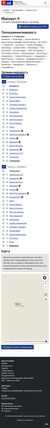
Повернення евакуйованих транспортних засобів (21, 391)
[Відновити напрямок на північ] (45, 290)
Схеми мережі (7, 371)
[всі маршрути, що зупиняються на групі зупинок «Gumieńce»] (3, 86)
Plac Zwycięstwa (16, 212)
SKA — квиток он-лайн (10, 380)
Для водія (5, 386)
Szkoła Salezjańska (17, 97)
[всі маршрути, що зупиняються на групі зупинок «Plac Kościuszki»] (3, 116)
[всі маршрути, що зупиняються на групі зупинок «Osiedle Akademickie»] (3, 108)
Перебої (4, 368)
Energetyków (14, 131)
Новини (4, 363)
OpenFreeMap (8, 341)
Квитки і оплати (7, 373)
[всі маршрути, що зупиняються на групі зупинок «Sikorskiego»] (3, 112)
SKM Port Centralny (17, 134)
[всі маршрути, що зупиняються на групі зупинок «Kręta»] (3, 242)
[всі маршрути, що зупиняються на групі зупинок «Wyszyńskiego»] (3, 123)
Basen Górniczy (16, 146)
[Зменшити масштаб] (45, 287)
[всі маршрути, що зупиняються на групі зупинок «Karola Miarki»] (3, 101)
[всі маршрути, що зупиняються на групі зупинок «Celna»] (3, 127)
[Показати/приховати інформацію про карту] (46, 341)
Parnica (12, 138)
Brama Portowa (16, 119)
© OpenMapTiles (20, 341)
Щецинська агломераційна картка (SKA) (17, 378)
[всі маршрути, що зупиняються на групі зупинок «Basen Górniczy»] (3, 146)
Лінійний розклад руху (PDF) (34, 26)
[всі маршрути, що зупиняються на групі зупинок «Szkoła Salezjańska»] (3, 97)
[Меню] (45, 3)
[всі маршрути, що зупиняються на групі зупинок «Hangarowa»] (3, 149)
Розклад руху (6, 366)
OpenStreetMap (38, 341)
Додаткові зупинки (14, 76)
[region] (25, 309)
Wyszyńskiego (15, 123)
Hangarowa (14, 149)
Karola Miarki (14, 101)
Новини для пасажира (13, 406)
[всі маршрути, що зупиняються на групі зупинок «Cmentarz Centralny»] (3, 104)
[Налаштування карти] (44, 278)
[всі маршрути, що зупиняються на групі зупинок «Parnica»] (3, 138)
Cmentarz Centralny (17, 104)
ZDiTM (4, 396)
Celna (11, 127)
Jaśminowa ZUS (16, 153)
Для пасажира (7, 361)
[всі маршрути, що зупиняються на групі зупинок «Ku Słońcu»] (3, 93)
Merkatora (13, 142)
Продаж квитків (7, 376)
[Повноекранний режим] (45, 294)
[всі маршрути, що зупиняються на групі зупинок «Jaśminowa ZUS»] (3, 153)
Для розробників (8, 398)
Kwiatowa (13, 89)
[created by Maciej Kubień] (47, 424)
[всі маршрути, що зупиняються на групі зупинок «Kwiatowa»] (3, 89)
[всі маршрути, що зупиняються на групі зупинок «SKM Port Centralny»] (3, 134)
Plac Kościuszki (16, 116)
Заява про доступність (25, 420)
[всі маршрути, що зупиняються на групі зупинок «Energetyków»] (3, 131)
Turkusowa (14, 157)
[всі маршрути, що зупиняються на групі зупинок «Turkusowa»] (3, 157)
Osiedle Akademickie (18, 108)
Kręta (11, 242)
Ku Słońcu (13, 93)
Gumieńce (14, 86)
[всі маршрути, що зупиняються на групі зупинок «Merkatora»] (3, 142)
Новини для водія (11, 409)
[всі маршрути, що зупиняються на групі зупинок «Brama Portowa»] (3, 119)
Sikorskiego (14, 112)
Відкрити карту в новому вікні (18, 347)
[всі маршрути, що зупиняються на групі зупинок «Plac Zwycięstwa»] (3, 212)
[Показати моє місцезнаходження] (45, 299)
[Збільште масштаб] (45, 283)
